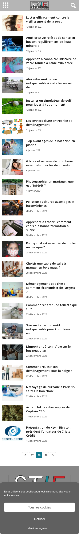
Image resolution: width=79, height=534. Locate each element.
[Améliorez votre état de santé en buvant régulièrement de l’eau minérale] (12, 43)
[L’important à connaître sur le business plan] (12, 352)
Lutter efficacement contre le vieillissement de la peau (47, 19)
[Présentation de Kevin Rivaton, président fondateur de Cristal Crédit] (12, 433)
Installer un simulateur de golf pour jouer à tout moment (48, 102)
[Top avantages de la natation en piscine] (12, 147)
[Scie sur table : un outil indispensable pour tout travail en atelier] (12, 331)
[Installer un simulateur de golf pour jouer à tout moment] (12, 106)
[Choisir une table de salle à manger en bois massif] (12, 269)
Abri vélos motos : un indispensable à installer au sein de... (50, 83)
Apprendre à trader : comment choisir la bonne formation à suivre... (48, 226)
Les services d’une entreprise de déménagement (49, 123)
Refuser (39, 519)
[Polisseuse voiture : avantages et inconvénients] (12, 207)
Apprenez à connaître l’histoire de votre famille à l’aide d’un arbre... (51, 61)
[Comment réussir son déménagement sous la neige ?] (12, 373)
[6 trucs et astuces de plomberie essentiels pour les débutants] (12, 167)
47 (32, 455)
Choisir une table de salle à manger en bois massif (46, 265)
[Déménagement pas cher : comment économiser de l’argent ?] (12, 289)
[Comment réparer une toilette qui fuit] (12, 311)
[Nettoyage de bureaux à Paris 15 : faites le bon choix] (12, 393)
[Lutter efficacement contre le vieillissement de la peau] (12, 23)
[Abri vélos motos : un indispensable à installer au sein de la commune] (12, 85)
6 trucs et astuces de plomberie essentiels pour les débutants (49, 163)
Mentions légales (37, 528)
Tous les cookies (39, 507)
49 (45, 455)
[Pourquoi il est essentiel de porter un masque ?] (12, 249)
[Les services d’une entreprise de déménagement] (12, 127)
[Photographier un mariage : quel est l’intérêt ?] (12, 187)
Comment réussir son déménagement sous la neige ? (49, 369)
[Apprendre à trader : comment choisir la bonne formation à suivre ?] (12, 228)
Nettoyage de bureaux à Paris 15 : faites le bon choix (51, 389)
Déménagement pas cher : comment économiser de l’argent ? (50, 288)
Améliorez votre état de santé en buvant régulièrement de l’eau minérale (50, 42)
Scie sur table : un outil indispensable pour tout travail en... (49, 329)
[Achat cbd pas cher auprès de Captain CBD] (12, 413)
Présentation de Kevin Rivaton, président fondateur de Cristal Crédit (48, 431)
